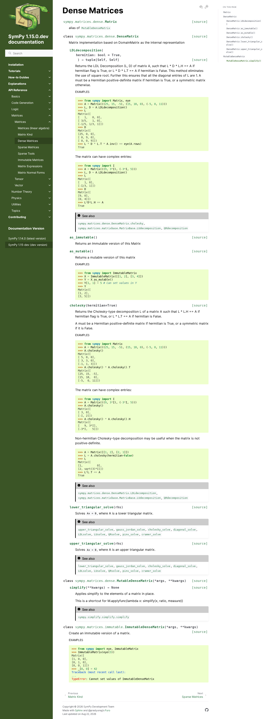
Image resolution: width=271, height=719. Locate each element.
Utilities (16, 204)
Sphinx (79, 710)
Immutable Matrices (30, 159)
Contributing (17, 217)
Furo (107, 710)
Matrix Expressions (30, 166)
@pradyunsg (95, 710)
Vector (19, 185)
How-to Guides (18, 77)
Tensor (19, 179)
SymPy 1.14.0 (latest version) (27, 238)
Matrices (17, 115)
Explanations (17, 83)
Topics (16, 210)
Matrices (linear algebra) (33, 128)
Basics (16, 96)
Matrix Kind (25, 134)
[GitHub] (207, 710)
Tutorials (14, 71)
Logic (15, 109)
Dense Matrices (28, 140)
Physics (16, 198)
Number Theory (22, 191)
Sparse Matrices (28, 147)
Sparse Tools (26, 153)
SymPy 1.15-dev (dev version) (27, 244)
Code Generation (22, 102)
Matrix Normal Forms (31, 172)
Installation (16, 64)
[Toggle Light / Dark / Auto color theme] (207, 7)
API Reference (17, 90)
